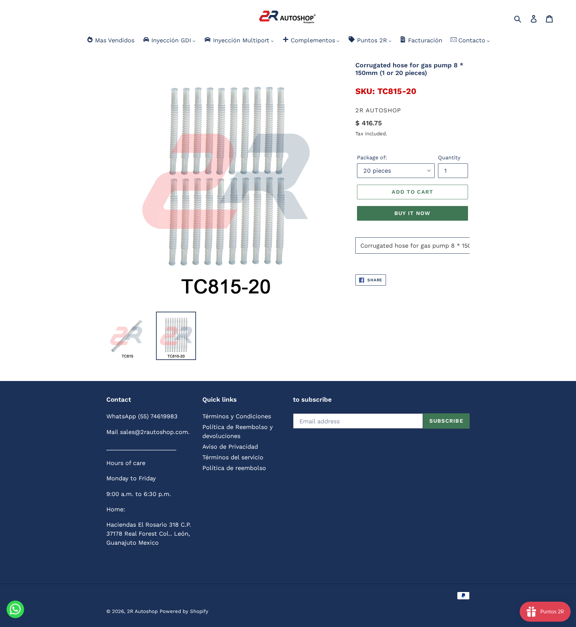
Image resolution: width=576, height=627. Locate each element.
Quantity (449, 157)
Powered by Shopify (184, 611)
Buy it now (412, 213)
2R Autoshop (142, 611)
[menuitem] (110, 40)
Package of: (372, 157)
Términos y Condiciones (236, 416)
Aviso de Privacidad (230, 446)
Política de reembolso (234, 467)
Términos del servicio (232, 457)
